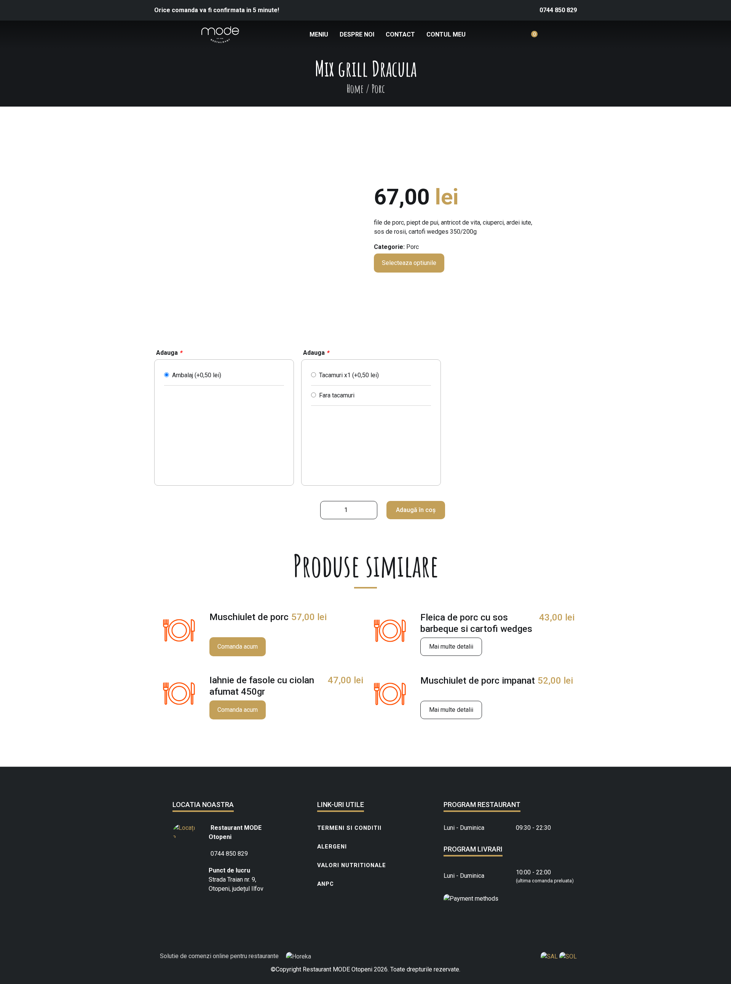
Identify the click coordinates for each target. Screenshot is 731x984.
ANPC (325, 883)
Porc (412, 246)
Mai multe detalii (451, 646)
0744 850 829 (558, 10)
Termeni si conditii (349, 828)
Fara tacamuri (335, 395)
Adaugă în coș (416, 510)
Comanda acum (237, 646)
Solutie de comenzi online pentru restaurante (220, 956)
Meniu (319, 34)
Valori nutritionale (351, 865)
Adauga (169, 352)
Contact (400, 34)
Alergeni (332, 846)
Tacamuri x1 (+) (347, 375)
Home (355, 88)
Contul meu (446, 34)
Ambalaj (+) (195, 375)
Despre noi (357, 34)
